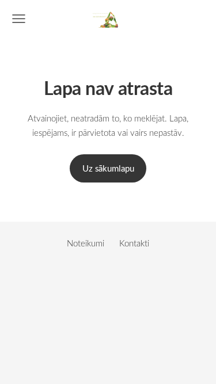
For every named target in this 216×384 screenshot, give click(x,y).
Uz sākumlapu (108, 168)
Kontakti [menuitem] (134, 243)
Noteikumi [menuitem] (85, 243)
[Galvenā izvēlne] (19, 19)
